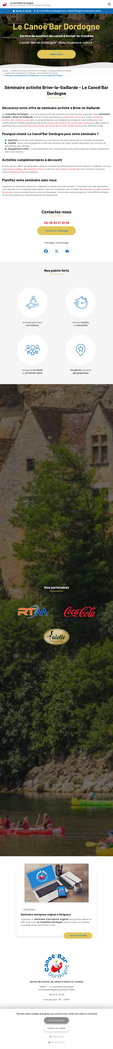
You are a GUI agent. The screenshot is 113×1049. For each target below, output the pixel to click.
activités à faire (35, 169)
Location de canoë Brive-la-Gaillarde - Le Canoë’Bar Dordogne (31, 73)
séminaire (88, 189)
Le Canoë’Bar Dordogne (68, 10)
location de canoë (71, 117)
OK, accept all (57, 1020)
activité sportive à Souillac (37, 914)
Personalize (58, 1036)
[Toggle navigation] (109, 4)
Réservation (56, 54)
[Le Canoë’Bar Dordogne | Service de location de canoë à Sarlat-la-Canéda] (4, 4)
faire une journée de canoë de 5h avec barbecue (52, 125)
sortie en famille (68, 169)
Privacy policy (57, 1042)
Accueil (5, 71)
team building (15, 169)
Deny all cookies (57, 1028)
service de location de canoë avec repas (68, 122)
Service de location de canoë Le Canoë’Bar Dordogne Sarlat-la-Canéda (41, 71)
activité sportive (16, 172)
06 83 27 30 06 (59, 223)
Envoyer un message (56, 230)
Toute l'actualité (78, 935)
